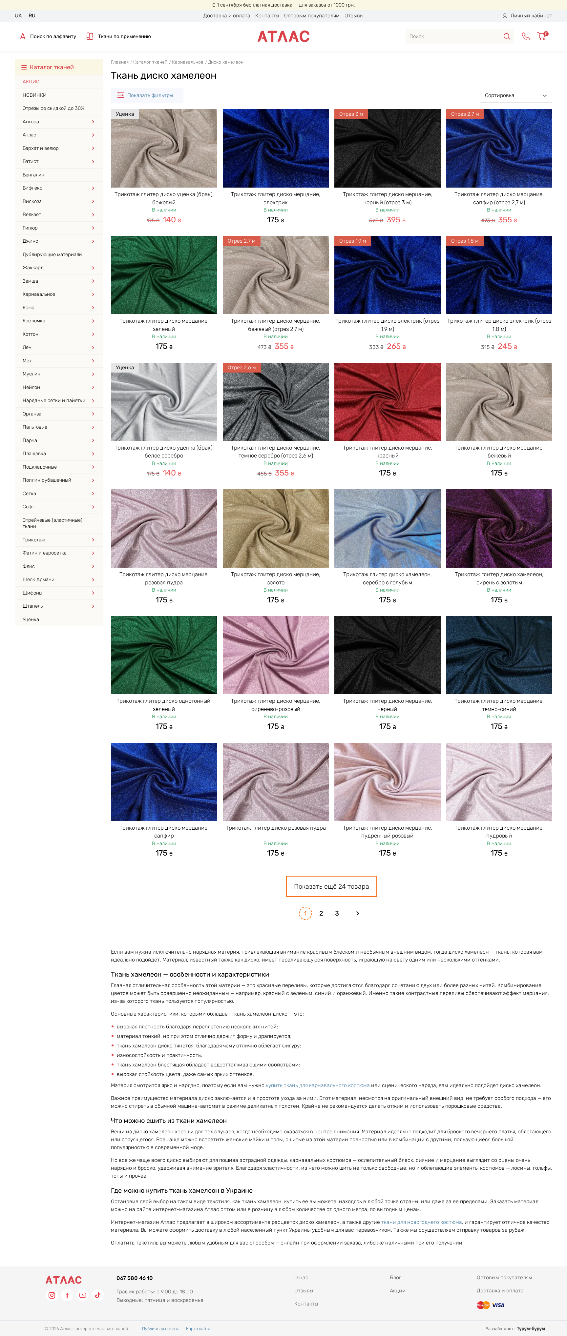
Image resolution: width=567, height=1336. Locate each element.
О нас (301, 1277)
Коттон (30, 334)
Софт (28, 507)
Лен (27, 347)
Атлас (29, 135)
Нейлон (31, 387)
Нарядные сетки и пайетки (54, 400)
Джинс (30, 241)
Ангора (31, 122)
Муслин (31, 374)
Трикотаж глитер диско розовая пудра (276, 827)
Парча (30, 440)
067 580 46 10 (134, 1278)
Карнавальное (39, 294)
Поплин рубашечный (47, 480)
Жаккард (33, 268)
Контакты (267, 15)
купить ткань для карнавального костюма (318, 1085)
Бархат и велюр (41, 148)
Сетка (29, 493)
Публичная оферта (160, 1328)
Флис (29, 566)
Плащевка (34, 453)
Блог (395, 1277)
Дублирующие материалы (52, 254)
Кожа (28, 308)
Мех (27, 361)
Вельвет (32, 214)
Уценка (31, 619)
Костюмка (34, 321)
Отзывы (354, 15)
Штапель (33, 606)
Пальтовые (35, 427)
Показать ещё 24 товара (331, 886)
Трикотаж (34, 540)
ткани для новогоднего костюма (421, 1222)
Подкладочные (40, 467)
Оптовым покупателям (312, 15)
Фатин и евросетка (45, 553)
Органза (32, 414)
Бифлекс (32, 188)
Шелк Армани (38, 579)
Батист (30, 161)
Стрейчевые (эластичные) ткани (52, 523)
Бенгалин (33, 175)
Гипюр (30, 228)
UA (18, 15)
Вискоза (32, 201)
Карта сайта (198, 1328)
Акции (31, 82)
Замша (30, 281)
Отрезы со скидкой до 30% (53, 108)
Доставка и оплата (226, 15)
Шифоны (32, 593)
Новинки (35, 95)
